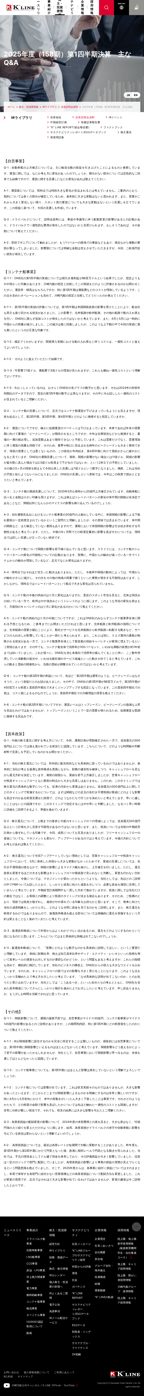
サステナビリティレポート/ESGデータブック (78, 132)
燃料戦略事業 (34, 1295)
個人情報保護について (37, 1372)
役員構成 (100, 1276)
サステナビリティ (72, 7)
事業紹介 (49, 7)
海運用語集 (57, 137)
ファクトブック (113, 127)
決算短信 (55, 117)
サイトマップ (25, 1376)
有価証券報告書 (90, 122)
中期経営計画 (58, 122)
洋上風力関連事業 (35, 1279)
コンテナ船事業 (35, 1301)
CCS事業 (32, 1263)
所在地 (99, 1259)
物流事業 (31, 1308)
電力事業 (31, 1288)
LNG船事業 (33, 1256)
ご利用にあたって (64, 1372)
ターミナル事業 (35, 1315)
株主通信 (126, 132)
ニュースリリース (38, 7)
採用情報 (91, 7)
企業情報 (82, 7)
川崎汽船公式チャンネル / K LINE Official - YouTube (43, 1385)
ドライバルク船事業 (35, 1241)
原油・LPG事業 (35, 1270)
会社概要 (100, 1252)
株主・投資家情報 (28, 106)
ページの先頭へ (136, 1227)
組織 (97, 1283)
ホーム (11, 106)
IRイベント (115, 117)
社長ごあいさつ (104, 1245)
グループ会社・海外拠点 (104, 1268)
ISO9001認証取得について (34, 1324)
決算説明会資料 (69, 106)
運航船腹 (100, 1290)
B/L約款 (8, 1376)
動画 (29, 1333)
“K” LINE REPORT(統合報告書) (69, 127)
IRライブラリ (50, 106)
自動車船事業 (34, 1250)
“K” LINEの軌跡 (104, 1297)
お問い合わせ (136, 3)
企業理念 (100, 1238)
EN (135, 95)
